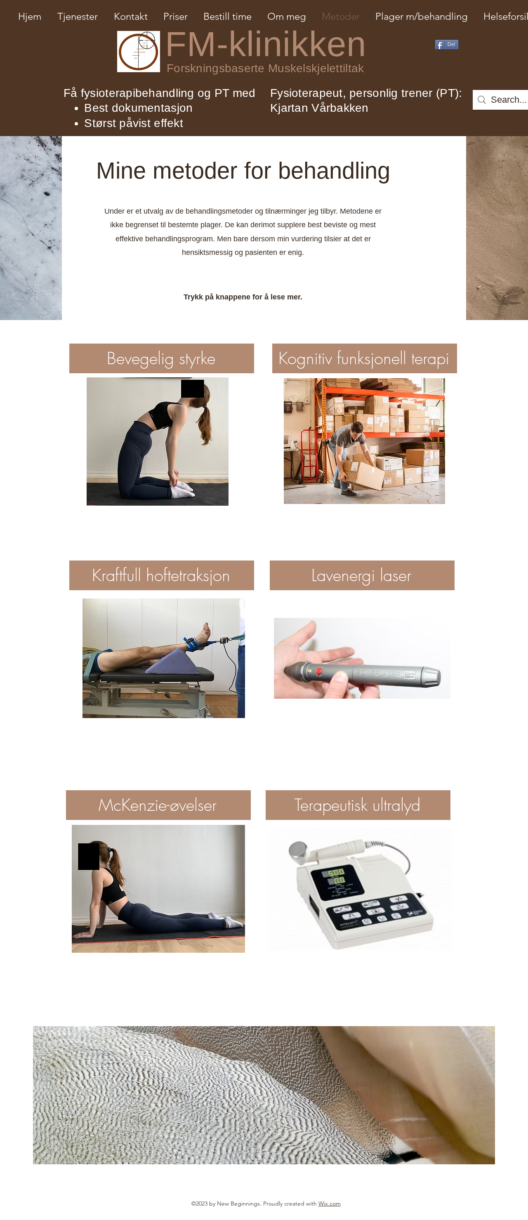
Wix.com (329, 1203)
